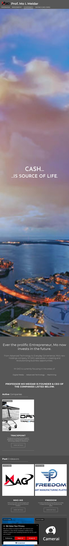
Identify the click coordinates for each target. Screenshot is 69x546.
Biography (17, 7)
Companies (28, 7)
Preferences (8, 538)
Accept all (32, 538)
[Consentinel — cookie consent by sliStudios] (20, 543)
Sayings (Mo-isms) (42, 7)
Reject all (20, 538)
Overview (5, 7)
